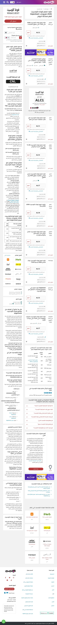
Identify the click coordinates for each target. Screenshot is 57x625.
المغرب (52, 606)
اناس (47, 561)
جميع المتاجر (46, 9)
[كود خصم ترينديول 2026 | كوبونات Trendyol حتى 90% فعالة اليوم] (32, 555)
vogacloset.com (15, 115)
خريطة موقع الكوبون (28, 586)
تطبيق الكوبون (12, 585)
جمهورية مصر (51, 598)
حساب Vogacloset (12, 417)
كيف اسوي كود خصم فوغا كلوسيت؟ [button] (44, 409)
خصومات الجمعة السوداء (13, 200)
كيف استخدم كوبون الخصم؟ (27, 598)
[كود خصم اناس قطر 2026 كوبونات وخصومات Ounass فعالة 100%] (47, 555)
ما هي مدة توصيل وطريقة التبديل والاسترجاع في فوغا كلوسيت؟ (39, 491)
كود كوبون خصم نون (28, 606)
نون (47, 533)
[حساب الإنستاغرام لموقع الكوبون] (13, 577)
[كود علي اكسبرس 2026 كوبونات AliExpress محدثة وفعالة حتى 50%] (8, 279)
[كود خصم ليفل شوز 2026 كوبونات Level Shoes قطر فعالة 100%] (32, 528)
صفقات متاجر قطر (29, 578)
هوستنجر (47, 548)
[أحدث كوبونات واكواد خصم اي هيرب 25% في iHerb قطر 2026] (47, 514)
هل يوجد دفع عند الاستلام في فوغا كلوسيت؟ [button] (42, 417)
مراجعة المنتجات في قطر (27, 610)
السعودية (52, 574)
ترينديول (32, 560)
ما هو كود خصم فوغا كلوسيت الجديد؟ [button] (44, 406)
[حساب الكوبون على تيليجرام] (7, 580)
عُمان (53, 590)
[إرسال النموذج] (20, 37)
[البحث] (8, 2)
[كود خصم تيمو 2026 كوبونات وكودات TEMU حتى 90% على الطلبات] (32, 514)
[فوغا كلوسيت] (13, 11)
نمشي (32, 546)
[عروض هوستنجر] (39, 52)
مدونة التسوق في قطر (28, 582)
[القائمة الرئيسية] (4, 2)
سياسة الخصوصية (29, 594)
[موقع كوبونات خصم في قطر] (51, 9)
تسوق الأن (13, 21)
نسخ (28, 32)
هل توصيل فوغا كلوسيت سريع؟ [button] (45, 424)
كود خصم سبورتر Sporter (28, 613)
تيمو (32, 519)
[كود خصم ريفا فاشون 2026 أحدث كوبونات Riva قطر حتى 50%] (18, 279)
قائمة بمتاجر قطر (29, 574)
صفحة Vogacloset (12, 413)
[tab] (39, 405)
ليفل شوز (31, 533)
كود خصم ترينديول (29, 602)
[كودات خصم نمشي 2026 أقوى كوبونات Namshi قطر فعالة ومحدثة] (32, 541)
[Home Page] (49, 2)
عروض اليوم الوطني (14, 202)
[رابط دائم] (45, 79)
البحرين (52, 586)
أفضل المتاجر (18, 255)
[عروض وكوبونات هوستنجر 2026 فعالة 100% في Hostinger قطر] (47, 541)
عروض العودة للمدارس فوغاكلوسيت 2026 (33, 361)
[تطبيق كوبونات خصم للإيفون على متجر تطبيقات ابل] (5, 593)
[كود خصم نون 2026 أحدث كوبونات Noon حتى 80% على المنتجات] (47, 528)
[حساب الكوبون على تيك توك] (11, 580)
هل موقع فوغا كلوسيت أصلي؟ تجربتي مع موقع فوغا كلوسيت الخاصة (39, 487)
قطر (53, 594)
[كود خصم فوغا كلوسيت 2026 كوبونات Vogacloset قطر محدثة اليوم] (39, 98)
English (19, 2)
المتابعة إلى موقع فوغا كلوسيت (36, 38)
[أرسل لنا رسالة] (3, 621)
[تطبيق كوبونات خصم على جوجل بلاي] (7, 593)
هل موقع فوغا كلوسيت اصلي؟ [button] (45, 420)
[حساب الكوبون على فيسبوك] (5, 577)
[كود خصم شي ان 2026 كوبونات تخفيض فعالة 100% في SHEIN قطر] (18, 284)
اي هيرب (47, 519)
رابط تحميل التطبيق (9, 589)
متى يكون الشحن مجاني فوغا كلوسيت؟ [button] (43, 413)
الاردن (53, 602)
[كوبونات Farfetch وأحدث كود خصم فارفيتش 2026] (8, 284)
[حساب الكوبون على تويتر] (9, 577)
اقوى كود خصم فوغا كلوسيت (35, 461)
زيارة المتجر (35, 469)
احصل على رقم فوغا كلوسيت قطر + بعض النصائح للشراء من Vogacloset (38, 495)
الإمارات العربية (51, 578)
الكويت (52, 582)
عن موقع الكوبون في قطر (27, 590)
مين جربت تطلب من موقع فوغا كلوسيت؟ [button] (43, 428)
